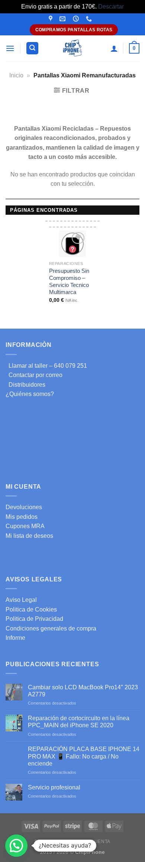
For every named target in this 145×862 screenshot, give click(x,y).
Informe (15, 638)
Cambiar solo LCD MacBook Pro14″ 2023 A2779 (83, 690)
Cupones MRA (25, 526)
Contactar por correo (34, 375)
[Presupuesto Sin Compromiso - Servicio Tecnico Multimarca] (72, 243)
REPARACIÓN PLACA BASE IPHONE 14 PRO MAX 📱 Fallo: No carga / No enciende (83, 756)
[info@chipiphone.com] (63, 18)
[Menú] (10, 48)
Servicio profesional (54, 787)
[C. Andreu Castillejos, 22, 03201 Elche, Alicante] (51, 18)
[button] (16, 845)
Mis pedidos (22, 517)
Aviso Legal (21, 600)
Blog (41, 841)
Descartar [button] (111, 6)
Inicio (16, 75)
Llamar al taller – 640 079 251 (46, 366)
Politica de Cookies (31, 609)
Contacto (66, 841)
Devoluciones (24, 507)
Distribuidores (25, 384)
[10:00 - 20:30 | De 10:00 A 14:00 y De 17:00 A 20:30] (77, 18)
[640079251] (90, 18)
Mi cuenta (97, 841)
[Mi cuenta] (114, 48)
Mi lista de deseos (29, 536)
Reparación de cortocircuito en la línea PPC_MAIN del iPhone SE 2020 (78, 721)
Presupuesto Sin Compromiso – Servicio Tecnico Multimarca (69, 281)
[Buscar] (32, 48)
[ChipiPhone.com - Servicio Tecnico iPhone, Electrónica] (73, 48)
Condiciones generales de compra (51, 628)
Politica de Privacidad (34, 619)
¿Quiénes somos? (30, 394)
